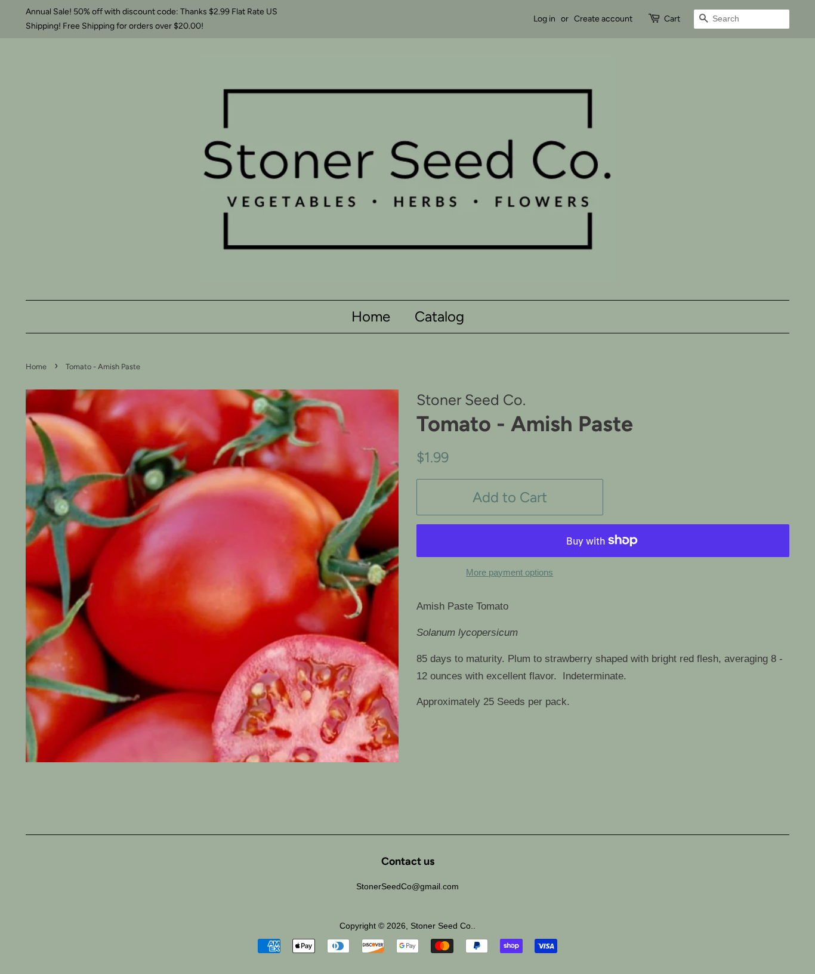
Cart (672, 19)
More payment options (509, 572)
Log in (544, 19)
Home (370, 316)
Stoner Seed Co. (441, 925)
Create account (603, 19)
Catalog (439, 316)
